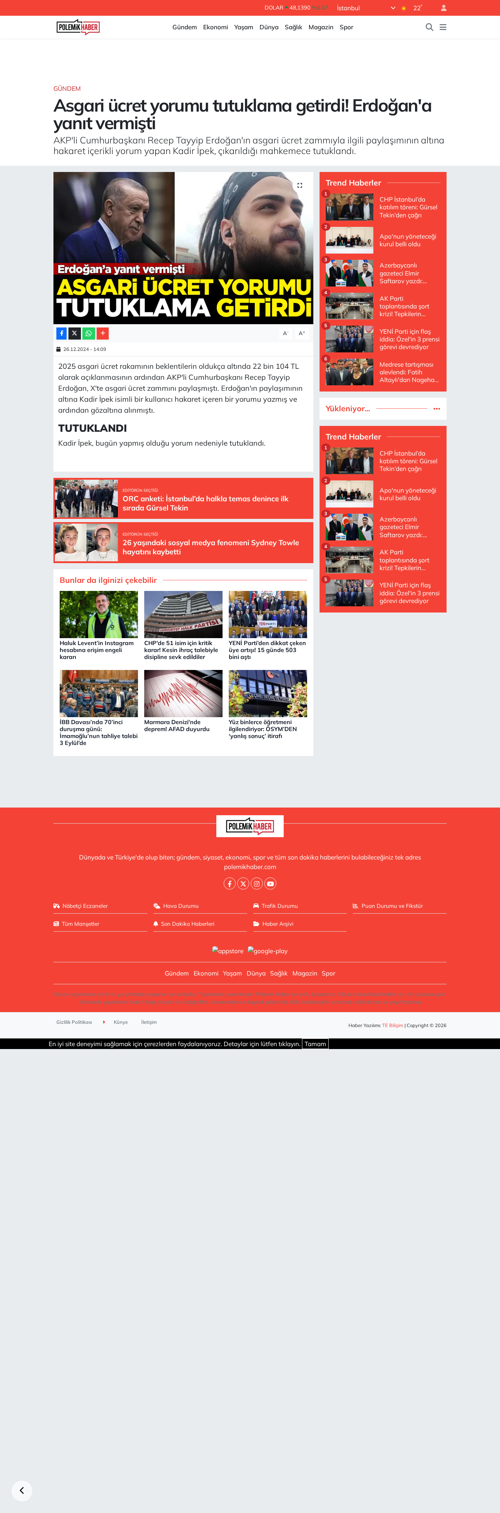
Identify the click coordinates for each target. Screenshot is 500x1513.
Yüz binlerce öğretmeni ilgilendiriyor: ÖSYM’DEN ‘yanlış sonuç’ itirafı (263, 728)
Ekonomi (215, 27)
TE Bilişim (392, 1025)
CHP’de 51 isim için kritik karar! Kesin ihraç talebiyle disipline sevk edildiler (181, 649)
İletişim (149, 1022)
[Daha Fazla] (103, 333)
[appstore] (227, 950)
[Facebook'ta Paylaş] (61, 333)
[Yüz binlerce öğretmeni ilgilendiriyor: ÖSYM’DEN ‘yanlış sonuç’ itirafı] (268, 693)
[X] (243, 883)
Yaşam (243, 27)
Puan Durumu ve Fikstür (392, 905)
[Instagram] (257, 883)
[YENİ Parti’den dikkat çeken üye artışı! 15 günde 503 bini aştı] (268, 614)
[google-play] (268, 950)
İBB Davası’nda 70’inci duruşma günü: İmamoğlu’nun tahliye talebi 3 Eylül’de (99, 732)
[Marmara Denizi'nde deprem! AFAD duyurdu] (183, 693)
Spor (346, 27)
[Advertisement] (383, 670)
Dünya (269, 27)
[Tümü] (436, 408)
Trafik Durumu (280, 905)
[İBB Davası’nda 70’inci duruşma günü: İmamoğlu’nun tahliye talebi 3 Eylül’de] (99, 693)
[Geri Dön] (22, 1491)
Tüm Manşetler (80, 923)
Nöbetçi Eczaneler (85, 905)
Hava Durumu (181, 905)
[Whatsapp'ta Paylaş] (88, 333)
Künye (120, 1022)
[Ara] (430, 27)
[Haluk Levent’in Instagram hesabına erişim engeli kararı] (99, 614)
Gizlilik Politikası (74, 1022)
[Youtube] (270, 883)
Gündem (184, 27)
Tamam (315, 1044)
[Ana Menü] (443, 27)
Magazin (321, 27)
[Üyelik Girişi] (441, 8)
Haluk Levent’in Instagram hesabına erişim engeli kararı (97, 649)
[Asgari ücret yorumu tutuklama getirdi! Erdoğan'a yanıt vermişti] (183, 248)
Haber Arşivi (278, 923)
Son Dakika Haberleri (187, 923)
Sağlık (293, 27)
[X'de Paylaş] (74, 333)
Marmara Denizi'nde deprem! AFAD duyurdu (177, 725)
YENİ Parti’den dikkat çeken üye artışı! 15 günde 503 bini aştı (267, 649)
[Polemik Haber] (78, 26)
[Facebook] (230, 883)
